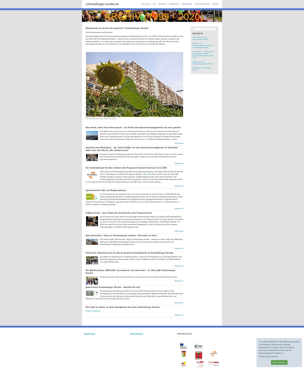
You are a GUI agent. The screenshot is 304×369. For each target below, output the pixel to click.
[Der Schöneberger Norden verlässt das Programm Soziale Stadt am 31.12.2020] (92, 171)
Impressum (89, 334)
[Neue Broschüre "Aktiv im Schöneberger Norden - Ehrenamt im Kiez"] (92, 238)
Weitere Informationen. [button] (268, 356)
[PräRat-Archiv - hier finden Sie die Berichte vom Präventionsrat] (92, 216)
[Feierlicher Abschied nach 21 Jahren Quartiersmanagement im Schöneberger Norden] (92, 256)
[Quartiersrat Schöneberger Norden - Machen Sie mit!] (92, 290)
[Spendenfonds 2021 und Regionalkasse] (92, 193)
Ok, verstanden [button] (279, 362)
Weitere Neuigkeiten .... (94, 311)
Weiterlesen (179, 143)
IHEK (149, 174)
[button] (146, 4)
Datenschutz (136, 334)
